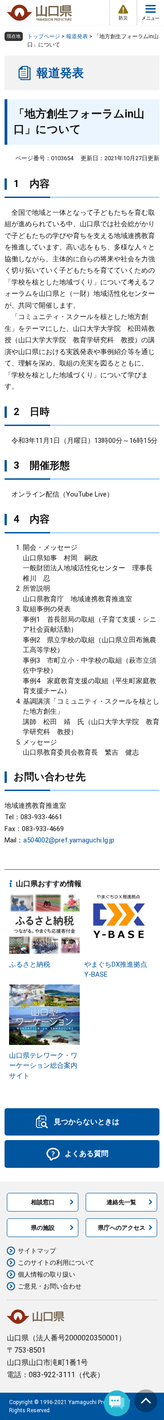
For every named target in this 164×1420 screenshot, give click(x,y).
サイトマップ (37, 1250)
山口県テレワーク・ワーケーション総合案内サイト (43, 1065)
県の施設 (43, 1227)
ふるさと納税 (29, 964)
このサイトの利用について (56, 1262)
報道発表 (77, 36)
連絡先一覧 (121, 1202)
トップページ (43, 36)
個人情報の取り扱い (46, 1274)
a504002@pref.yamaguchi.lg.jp (68, 840)
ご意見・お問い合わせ (50, 1286)
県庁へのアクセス (121, 1227)
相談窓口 (43, 1202)
